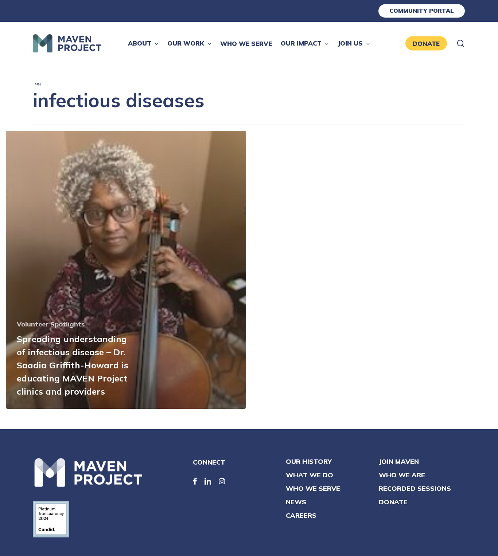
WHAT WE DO (309, 475)
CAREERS (301, 515)
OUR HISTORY (309, 461)
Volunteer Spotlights (51, 324)
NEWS (296, 502)
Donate (393, 502)
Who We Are (402, 475)
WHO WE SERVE (313, 488)
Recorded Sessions (415, 488)
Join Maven (399, 461)
